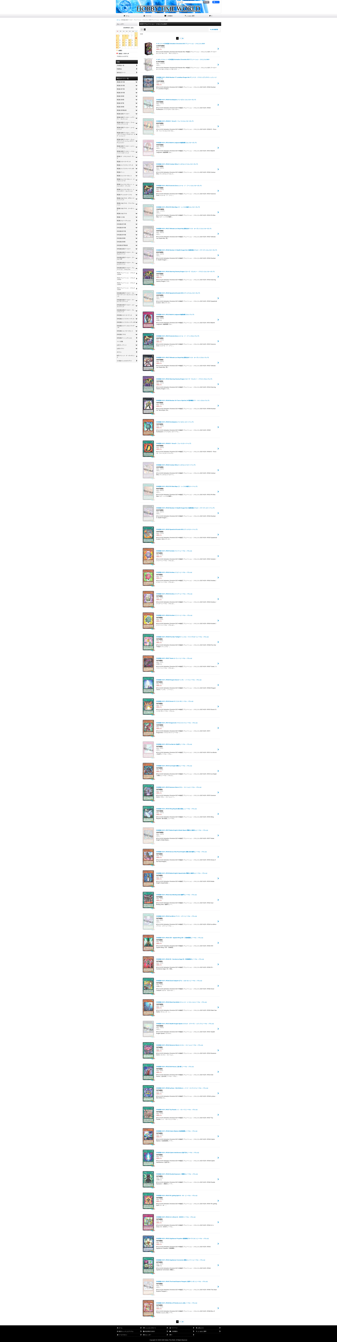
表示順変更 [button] (215, 29)
